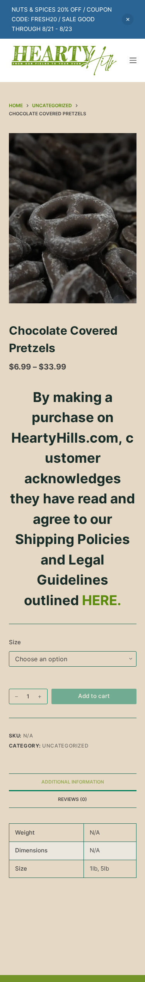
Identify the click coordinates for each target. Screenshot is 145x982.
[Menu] (133, 60)
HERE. (101, 600)
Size (15, 642)
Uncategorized (65, 745)
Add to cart (94, 696)
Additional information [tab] (72, 782)
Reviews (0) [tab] (72, 799)
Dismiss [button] (127, 19)
